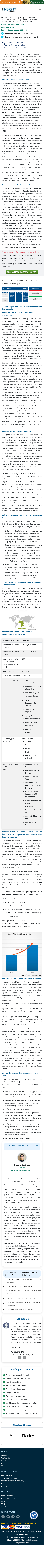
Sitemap (4, 1506)
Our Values (5, 1486)
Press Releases (7, 1496)
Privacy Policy (6, 1475)
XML (3, 1466)
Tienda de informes (16, 42)
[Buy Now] (33, 2)
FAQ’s (3, 1483)
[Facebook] (3, 1518)
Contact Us (5, 1458)
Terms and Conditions (9, 1478)
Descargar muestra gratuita (10, 2)
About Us (4, 1455)
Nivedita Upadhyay (22, 1165)
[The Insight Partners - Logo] (9, 9)
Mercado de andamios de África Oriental (19, 48)
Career (3, 1460)
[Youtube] (18, 1518)
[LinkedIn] (13, 1518)
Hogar (4, 42)
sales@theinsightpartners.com (26, 1537)
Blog (3, 1504)
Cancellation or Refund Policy (12, 1481)
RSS (2, 1463)
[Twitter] (8, 1518)
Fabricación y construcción (14, 45)
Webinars (5, 1501)
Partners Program (8, 1498)
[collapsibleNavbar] (40, 9)
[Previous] (18, 1357)
